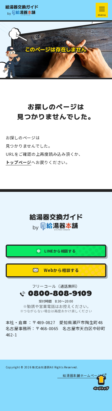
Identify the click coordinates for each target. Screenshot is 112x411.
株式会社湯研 (41, 367)
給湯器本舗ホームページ (82, 375)
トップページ (19, 162)
